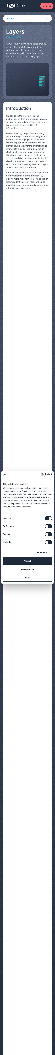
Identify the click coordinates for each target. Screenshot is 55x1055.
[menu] (3, 6)
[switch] (48, 526)
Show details (41, 553)
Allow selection (27, 569)
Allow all (27, 561)
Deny (27, 578)
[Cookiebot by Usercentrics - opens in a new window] (41, 475)
